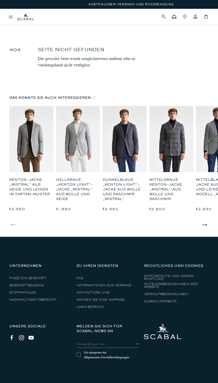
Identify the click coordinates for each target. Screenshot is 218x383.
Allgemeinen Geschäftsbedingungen (106, 357)
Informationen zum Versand (104, 285)
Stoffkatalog (22, 292)
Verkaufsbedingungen (166, 294)
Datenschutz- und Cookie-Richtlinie (169, 277)
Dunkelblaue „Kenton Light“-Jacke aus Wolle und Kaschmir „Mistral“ (122, 189)
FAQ (80, 278)
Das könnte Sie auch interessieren (50, 98)
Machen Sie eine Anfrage (101, 299)
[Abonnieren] (133, 344)
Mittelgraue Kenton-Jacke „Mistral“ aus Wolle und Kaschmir (165, 189)
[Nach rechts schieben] (205, 225)
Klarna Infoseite (160, 301)
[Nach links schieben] (13, 225)
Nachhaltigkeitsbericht (33, 299)
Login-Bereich (90, 306)
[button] (163, 16)
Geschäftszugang (26, 285)
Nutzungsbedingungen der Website (171, 285)
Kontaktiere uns (93, 292)
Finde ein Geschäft (28, 278)
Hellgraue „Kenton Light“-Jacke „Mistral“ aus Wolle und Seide (74, 189)
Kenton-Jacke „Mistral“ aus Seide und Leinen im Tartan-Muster (29, 187)
